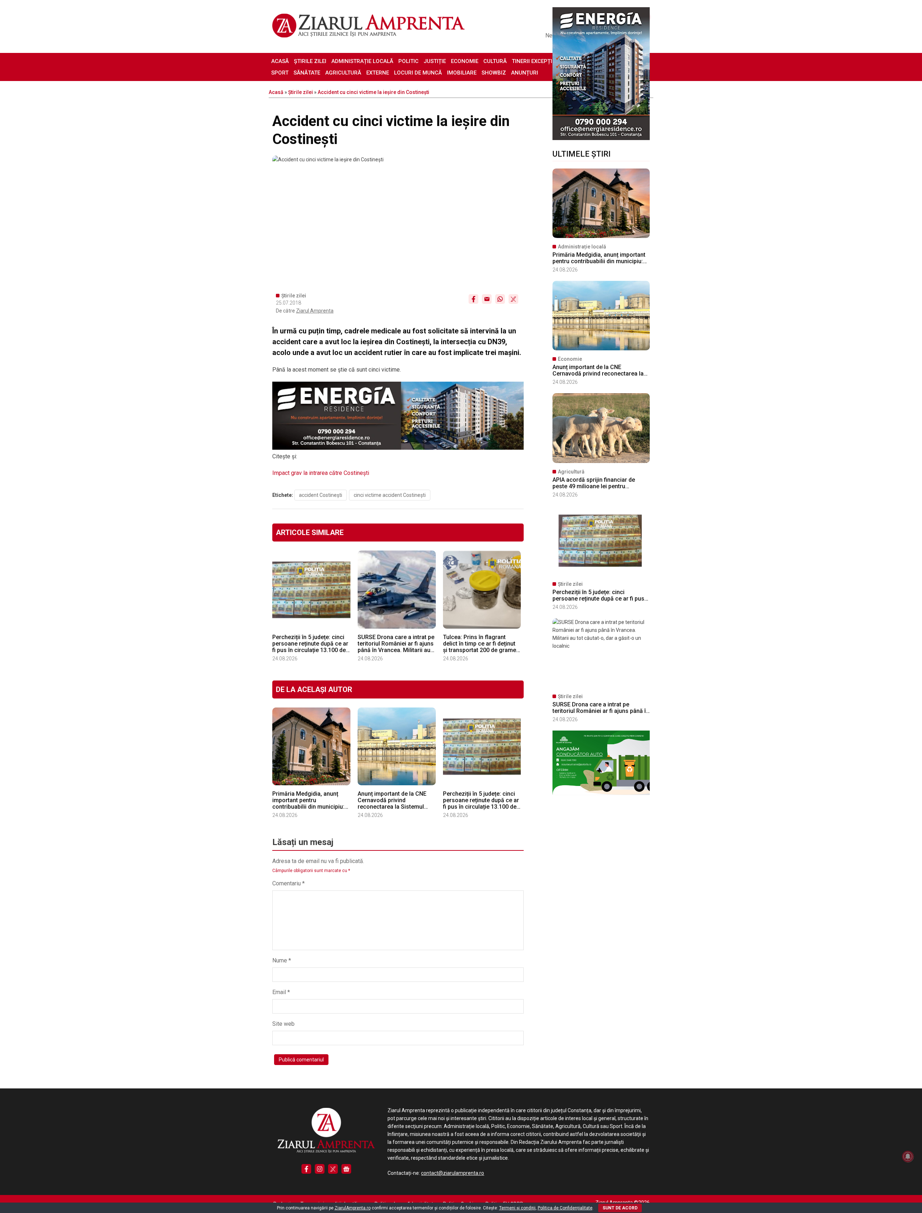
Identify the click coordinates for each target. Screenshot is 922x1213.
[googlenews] (346, 1169)
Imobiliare (461, 72)
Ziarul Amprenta (315, 311)
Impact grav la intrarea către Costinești (320, 473)
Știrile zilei (310, 61)
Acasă (280, 61)
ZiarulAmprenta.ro (353, 1207)
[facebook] (306, 1169)
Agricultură (343, 72)
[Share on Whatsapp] (500, 299)
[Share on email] (487, 299)
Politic (408, 61)
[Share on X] (513, 299)
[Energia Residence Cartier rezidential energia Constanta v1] (601, 138)
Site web (283, 1023)
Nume (281, 960)
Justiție (435, 61)
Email (281, 992)
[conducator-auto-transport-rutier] (601, 793)
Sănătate (307, 72)
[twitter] (333, 1169)
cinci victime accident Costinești (390, 495)
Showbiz (494, 72)
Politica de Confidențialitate (565, 1207)
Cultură (495, 61)
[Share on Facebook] (473, 299)
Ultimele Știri (581, 153)
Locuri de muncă (418, 72)
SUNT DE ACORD (620, 1207)
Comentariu (288, 883)
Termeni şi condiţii (517, 1207)
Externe (377, 72)
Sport (279, 72)
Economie (464, 61)
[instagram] (320, 1169)
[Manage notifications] (908, 1156)
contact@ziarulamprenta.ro (452, 1173)
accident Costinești (320, 495)
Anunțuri (524, 72)
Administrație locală (362, 61)
